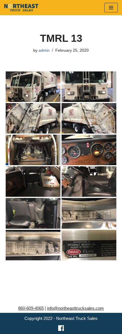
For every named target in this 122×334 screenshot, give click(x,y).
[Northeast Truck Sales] (21, 7)
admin (44, 50)
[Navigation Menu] (111, 7)
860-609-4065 (31, 308)
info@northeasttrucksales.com (75, 308)
